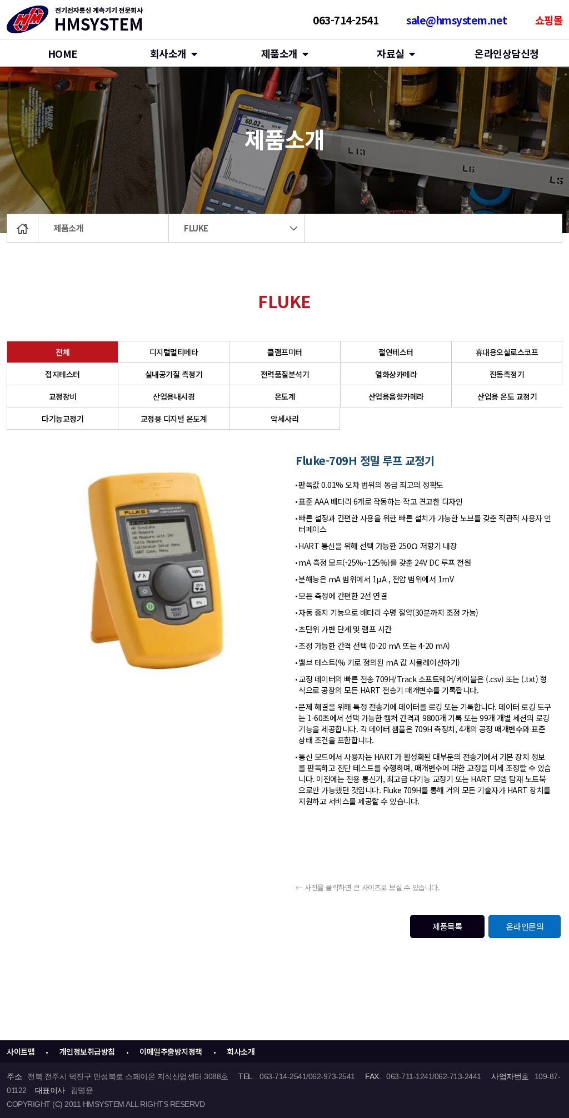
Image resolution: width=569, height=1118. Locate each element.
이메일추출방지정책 (170, 1051)
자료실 (391, 53)
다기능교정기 (62, 418)
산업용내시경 (173, 396)
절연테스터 (395, 351)
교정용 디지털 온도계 (174, 418)
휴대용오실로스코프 (507, 351)
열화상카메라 (396, 374)
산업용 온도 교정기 (507, 396)
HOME (62, 53)
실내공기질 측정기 (174, 374)
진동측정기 (507, 374)
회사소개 (168, 53)
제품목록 (447, 926)
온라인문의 (525, 926)
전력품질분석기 (285, 374)
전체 (62, 351)
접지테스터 (62, 374)
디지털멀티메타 (173, 351)
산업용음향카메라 (396, 396)
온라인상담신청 (507, 53)
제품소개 (68, 228)
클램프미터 (284, 351)
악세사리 (284, 418)
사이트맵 (20, 1051)
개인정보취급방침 (87, 1051)
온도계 (285, 396)
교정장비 (63, 396)
